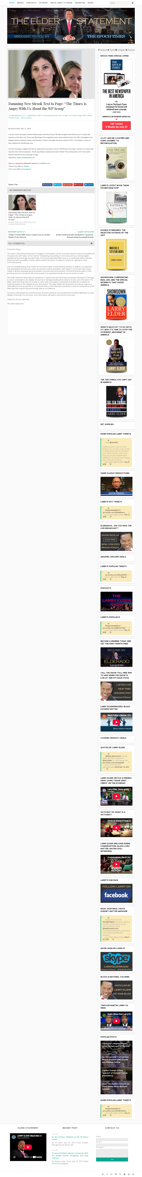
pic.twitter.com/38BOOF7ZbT (114, 628)
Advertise (80, 3)
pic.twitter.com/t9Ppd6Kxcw (114, 512)
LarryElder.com (44, 163)
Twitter (26, 166)
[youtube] (128, 1174)
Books (20, 3)
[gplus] (111, 1174)
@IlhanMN (114, 443)
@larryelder (107, 760)
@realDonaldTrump (110, 929)
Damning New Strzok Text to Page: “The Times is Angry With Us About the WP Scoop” (21, 216)
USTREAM (43, 3)
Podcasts (31, 3)
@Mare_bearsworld (113, 756)
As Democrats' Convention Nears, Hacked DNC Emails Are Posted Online (115, 1059)
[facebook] (107, 1174)
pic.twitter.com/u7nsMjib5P (113, 763)
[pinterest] (133, 1174)
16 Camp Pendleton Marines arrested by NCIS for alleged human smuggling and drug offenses (70, 1155)
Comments (26, 118)
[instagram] (115, 1174)
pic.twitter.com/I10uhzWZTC (116, 575)
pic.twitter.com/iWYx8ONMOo (114, 1111)
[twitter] (103, 1174)
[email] (124, 1174)
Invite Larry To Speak (61, 3)
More (90, 3)
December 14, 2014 (122, 767)
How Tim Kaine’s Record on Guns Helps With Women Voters (115, 1086)
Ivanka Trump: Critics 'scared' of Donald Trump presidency (115, 1073)
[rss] (120, 1174)
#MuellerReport (109, 922)
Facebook (27, 169)
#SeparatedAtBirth (112, 510)
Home (12, 3)
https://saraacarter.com (26, 157)
